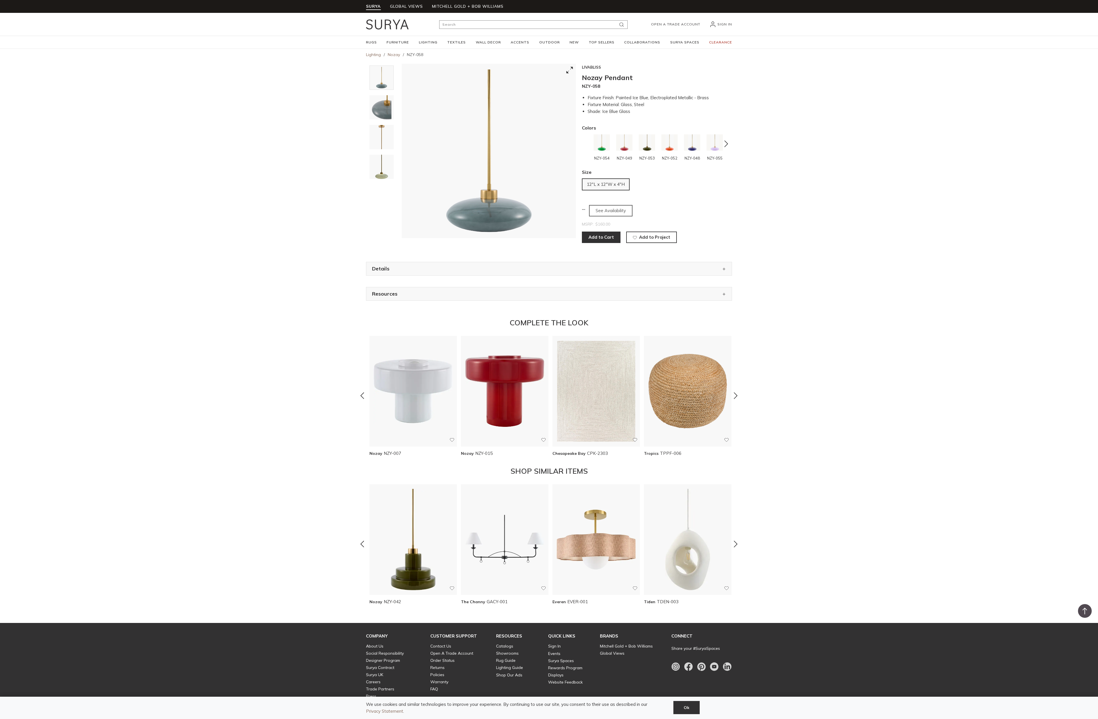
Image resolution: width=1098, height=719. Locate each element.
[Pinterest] (701, 666)
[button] (371, 42)
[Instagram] (675, 666)
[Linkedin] (727, 666)
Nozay (394, 54)
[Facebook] (688, 666)
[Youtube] (714, 666)
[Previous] (362, 395)
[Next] (735, 395)
